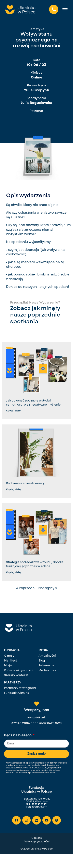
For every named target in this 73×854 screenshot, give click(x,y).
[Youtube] (46, 820)
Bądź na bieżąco (18, 735)
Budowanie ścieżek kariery (25, 483)
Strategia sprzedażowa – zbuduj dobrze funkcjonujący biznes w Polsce (34, 564)
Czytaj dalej (13, 410)
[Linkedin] (36, 820)
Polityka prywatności (36, 841)
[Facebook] (16, 820)
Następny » (47, 588)
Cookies (36, 838)
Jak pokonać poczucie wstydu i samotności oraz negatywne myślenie (33, 402)
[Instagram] (26, 820)
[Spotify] (56, 820)
